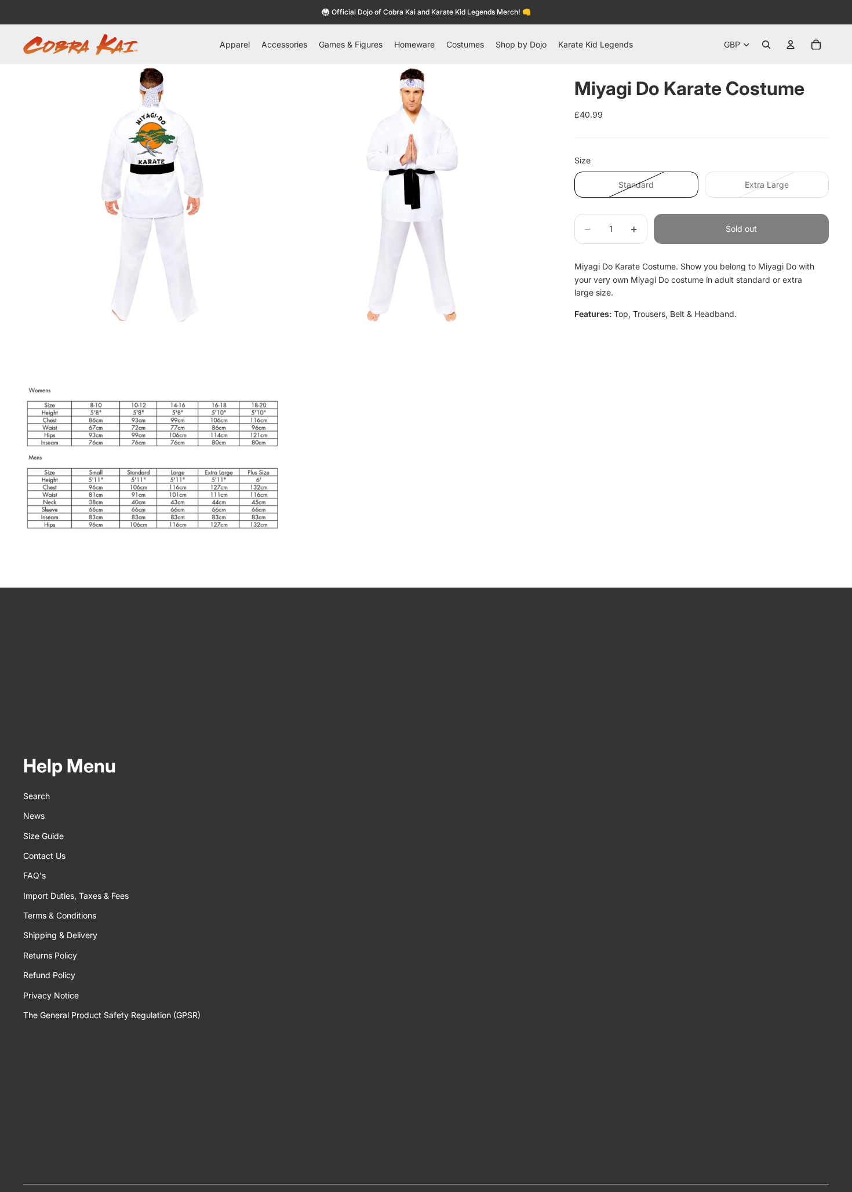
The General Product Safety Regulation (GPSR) (112, 1015)
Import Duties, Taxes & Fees (76, 896)
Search (36, 796)
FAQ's (34, 875)
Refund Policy (49, 975)
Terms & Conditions (59, 915)
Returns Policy (50, 955)
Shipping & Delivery (60, 935)
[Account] (790, 44)
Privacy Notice (51, 995)
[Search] (766, 44)
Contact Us (44, 856)
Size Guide (43, 836)
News (34, 816)
